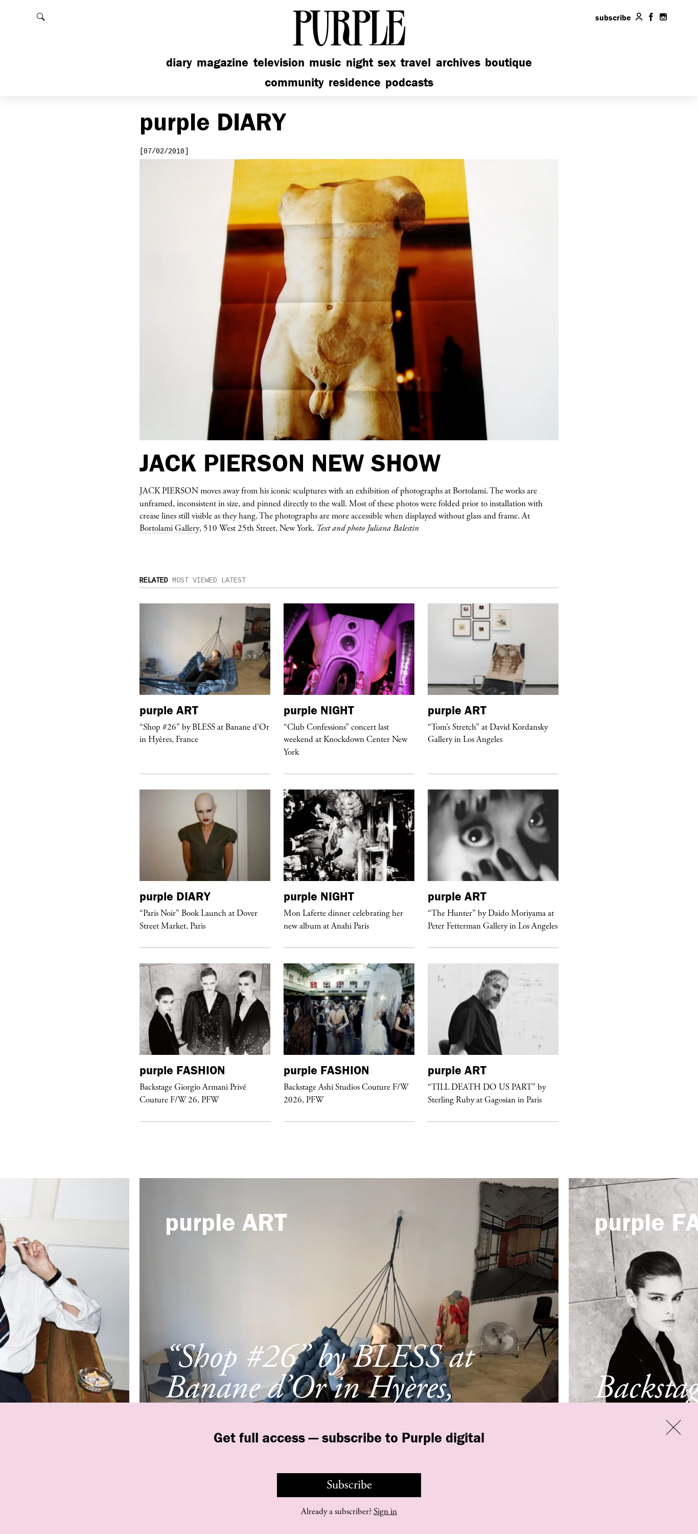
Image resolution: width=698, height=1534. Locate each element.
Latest (233, 580)
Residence (355, 82)
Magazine (222, 62)
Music (325, 62)
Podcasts (409, 82)
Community (294, 82)
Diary (179, 62)
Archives (458, 62)
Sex (387, 62)
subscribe (613, 17)
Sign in (385, 1511)
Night (359, 62)
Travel (416, 62)
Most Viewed (194, 580)
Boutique (508, 62)
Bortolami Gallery (169, 528)
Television (279, 62)
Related (153, 580)
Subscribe (349, 1485)
